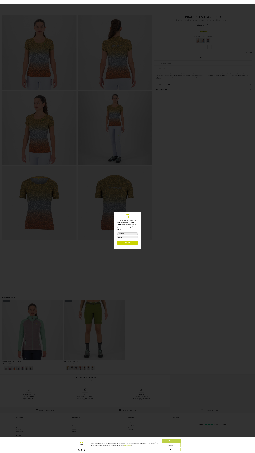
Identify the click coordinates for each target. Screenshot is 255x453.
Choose (127, 242)
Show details (93, 448)
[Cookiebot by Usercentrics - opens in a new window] (81, 450)
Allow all (171, 440)
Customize (170, 445)
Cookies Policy (127, 445)
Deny (171, 449)
